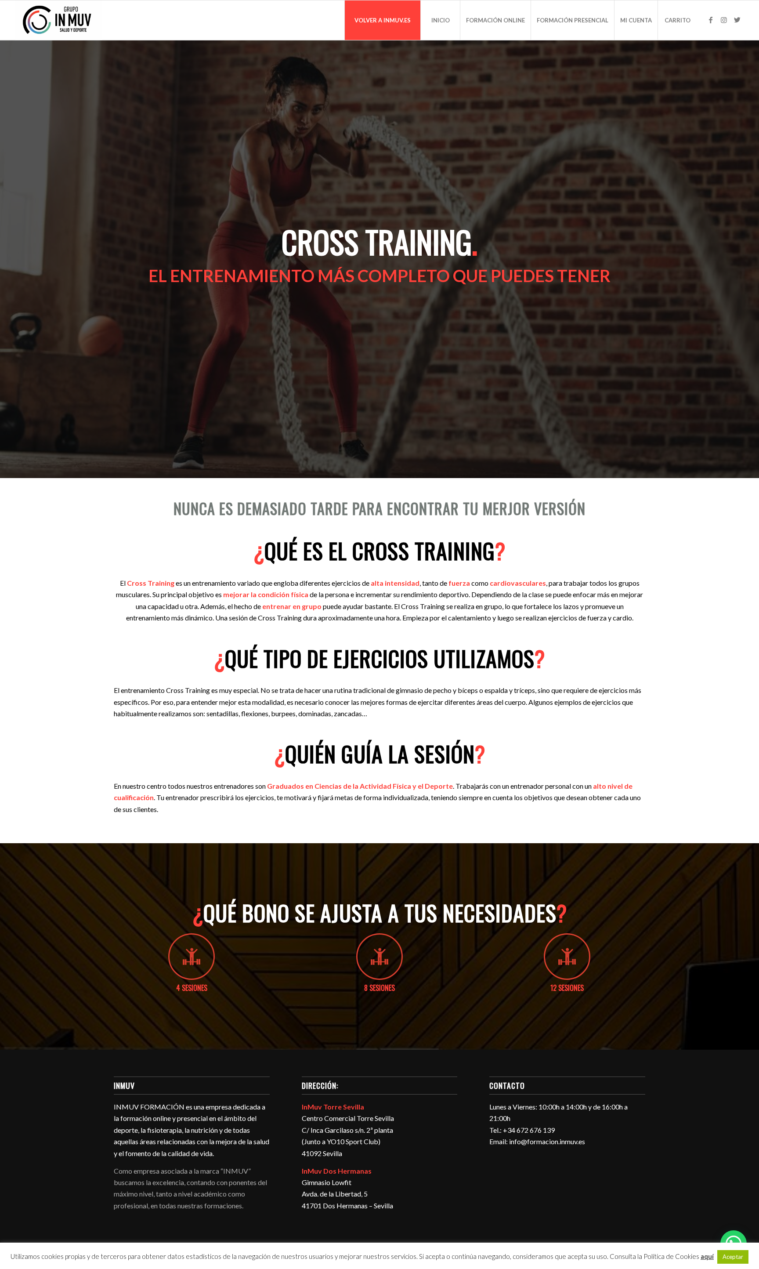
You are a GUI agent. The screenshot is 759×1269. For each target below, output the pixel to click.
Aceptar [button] (733, 1256)
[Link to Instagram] (723, 19)
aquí (707, 1256)
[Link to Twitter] (737, 19)
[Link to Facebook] (710, 19)
